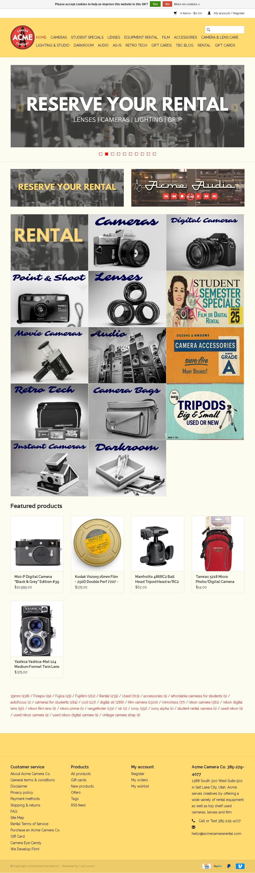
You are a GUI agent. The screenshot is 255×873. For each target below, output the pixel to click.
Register (137, 774)
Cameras (59, 37)
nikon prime (72, 709)
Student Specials (87, 37)
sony (139, 709)
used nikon (232, 709)
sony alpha (162, 709)
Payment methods (25, 799)
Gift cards (161, 45)
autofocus (20, 702)
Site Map (17, 818)
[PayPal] (217, 866)
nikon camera (204, 702)
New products (82, 786)
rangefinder (101, 709)
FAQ (13, 811)
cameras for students (56, 702)
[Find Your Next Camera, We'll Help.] (127, 106)
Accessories (185, 37)
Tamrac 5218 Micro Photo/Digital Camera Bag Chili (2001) (215, 579)
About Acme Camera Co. (30, 774)
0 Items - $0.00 (191, 13)
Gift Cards (225, 45)
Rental (204, 45)
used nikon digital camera (75, 715)
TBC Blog (184, 45)
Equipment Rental (141, 37)
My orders (139, 780)
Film (166, 37)
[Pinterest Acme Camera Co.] (123, 745)
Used (130, 696)
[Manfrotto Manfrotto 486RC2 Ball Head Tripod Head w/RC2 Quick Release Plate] (157, 543)
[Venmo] (239, 866)
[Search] (208, 30)
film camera (143, 702)
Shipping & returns (25, 805)
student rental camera (197, 709)
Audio (103, 45)
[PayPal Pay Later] (228, 866)
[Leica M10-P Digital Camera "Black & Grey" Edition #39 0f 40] (37, 543)
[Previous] (20, 108)
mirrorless (173, 702)
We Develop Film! (24, 849)
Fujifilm (85, 696)
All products (81, 774)
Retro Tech (136, 45)
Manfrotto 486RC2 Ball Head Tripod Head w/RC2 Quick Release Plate (157, 579)
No (167, 4)
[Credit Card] (205, 866)
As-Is (117, 45)
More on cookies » (187, 4)
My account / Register (229, 13)
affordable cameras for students (199, 696)
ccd (88, 702)
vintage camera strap (121, 715)
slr (122, 709)
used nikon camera (31, 715)
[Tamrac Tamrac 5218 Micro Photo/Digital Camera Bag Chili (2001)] (218, 543)
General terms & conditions (32, 780)
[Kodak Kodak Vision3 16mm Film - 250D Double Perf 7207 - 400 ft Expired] (97, 543)
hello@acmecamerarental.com (216, 834)
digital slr (112, 702)
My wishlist (140, 786)
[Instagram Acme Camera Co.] (141, 745)
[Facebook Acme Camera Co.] (114, 745)
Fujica (63, 696)
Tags (75, 799)
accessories (155, 696)
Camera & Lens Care (219, 37)
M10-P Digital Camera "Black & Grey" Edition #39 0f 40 (36, 579)
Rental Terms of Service (29, 824)
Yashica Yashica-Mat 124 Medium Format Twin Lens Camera (36, 664)
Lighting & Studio (52, 45)
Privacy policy (21, 792)
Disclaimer (18, 786)
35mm (19, 696)
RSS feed (78, 805)
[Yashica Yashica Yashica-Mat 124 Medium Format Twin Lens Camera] (37, 628)
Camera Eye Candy (25, 843)
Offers (76, 792)
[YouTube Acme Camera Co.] (132, 745)
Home (41, 37)
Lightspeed (87, 866)
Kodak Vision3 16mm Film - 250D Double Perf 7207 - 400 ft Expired (96, 579)
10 (154, 154)
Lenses (114, 37)
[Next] (234, 108)
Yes (155, 4)
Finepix (42, 696)
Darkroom (84, 45)
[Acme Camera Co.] (22, 37)
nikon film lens (42, 709)
